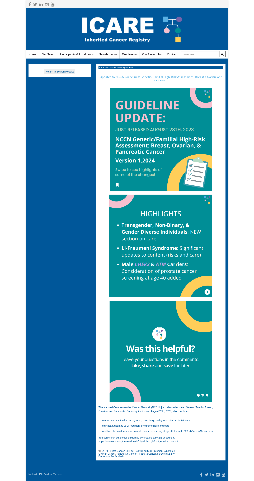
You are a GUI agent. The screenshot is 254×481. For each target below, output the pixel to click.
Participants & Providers (76, 54)
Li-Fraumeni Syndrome (162, 450)
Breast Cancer (117, 450)
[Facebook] (30, 3)
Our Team (48, 54)
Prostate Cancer (147, 453)
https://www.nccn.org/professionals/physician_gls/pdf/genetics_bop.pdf (138, 441)
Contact (172, 54)
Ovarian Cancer (106, 453)
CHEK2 (130, 450)
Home (32, 54)
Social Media (117, 456)
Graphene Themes (52, 474)
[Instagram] (47, 3)
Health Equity (142, 450)
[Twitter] (35, 3)
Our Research (151, 54)
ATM (105, 450)
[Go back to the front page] (127, 29)
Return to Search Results (59, 71)
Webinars (128, 54)
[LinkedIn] (41, 3)
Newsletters (107, 54)
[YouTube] (53, 3)
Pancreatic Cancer (126, 453)
